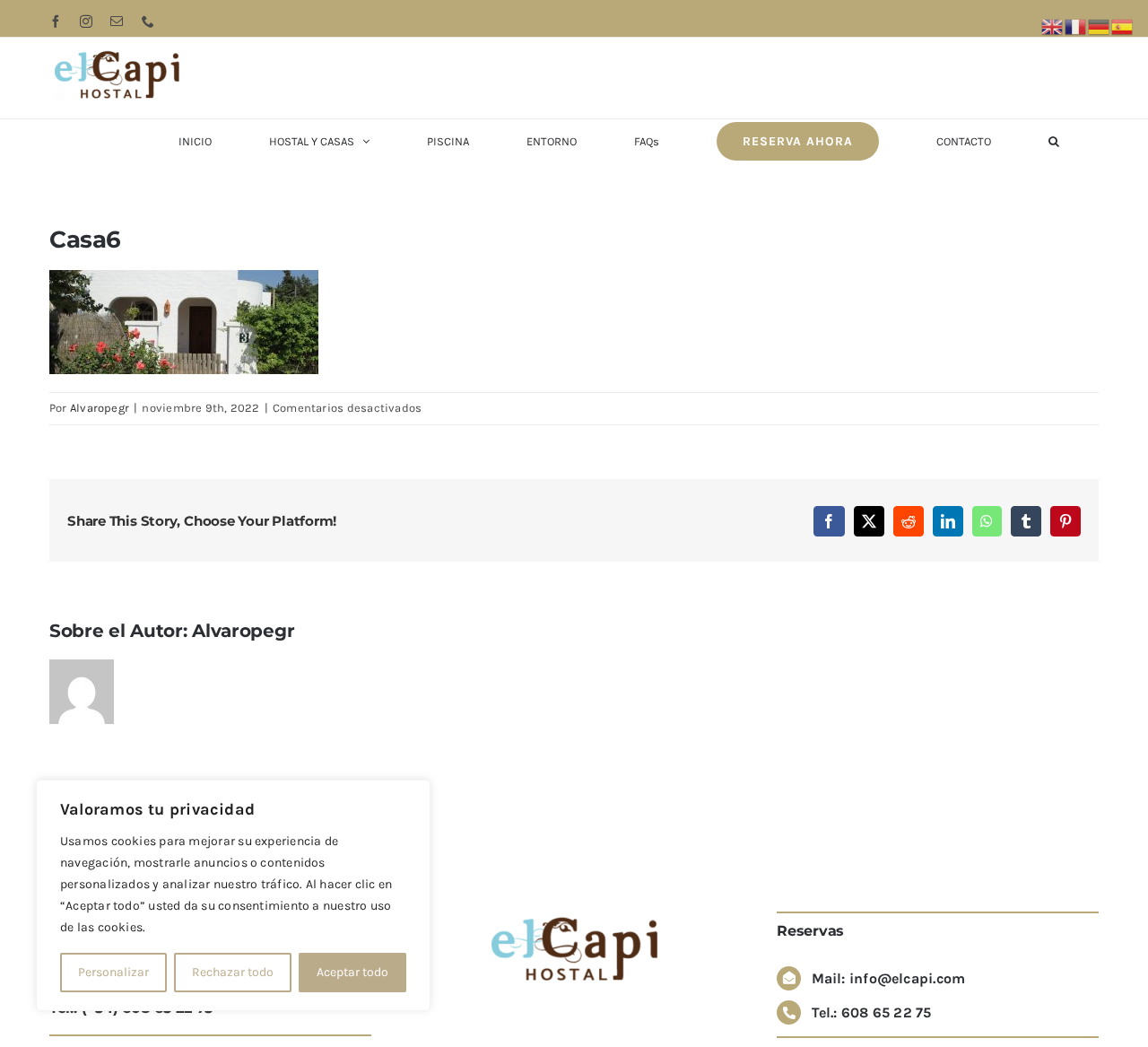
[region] (233, 895)
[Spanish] (1123, 26)
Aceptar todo (352, 972)
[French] (1076, 26)
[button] (1054, 140)
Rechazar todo (233, 972)
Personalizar (113, 972)
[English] (1053, 26)
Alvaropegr (99, 407)
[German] (1099, 26)
